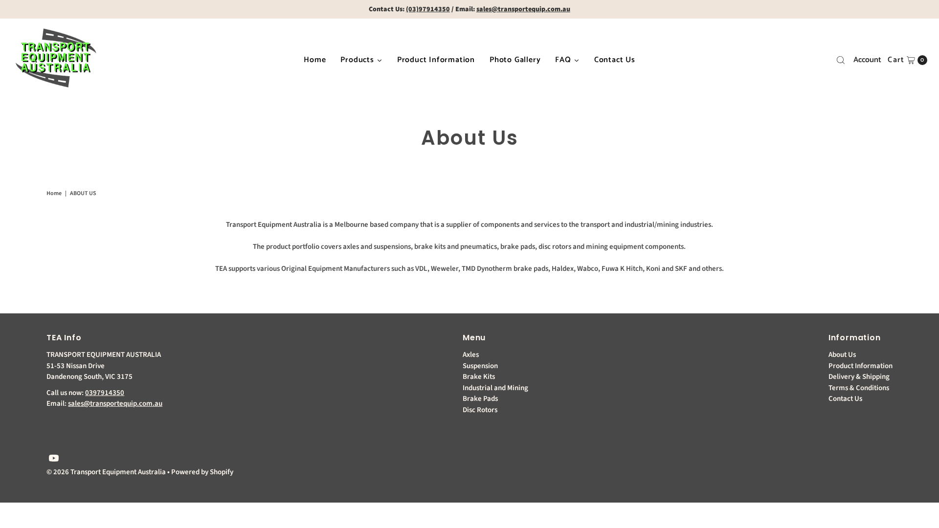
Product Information (860, 366)
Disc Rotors (480, 410)
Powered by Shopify (202, 472)
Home (54, 193)
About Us (842, 355)
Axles (471, 355)
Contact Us (845, 399)
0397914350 (104, 393)
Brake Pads (480, 399)
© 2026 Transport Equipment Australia (106, 472)
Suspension (480, 366)
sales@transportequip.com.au (115, 403)
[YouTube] (54, 459)
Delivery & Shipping (859, 377)
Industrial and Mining (495, 388)
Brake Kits (479, 377)
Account (867, 59)
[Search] (841, 60)
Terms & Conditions (858, 388)
